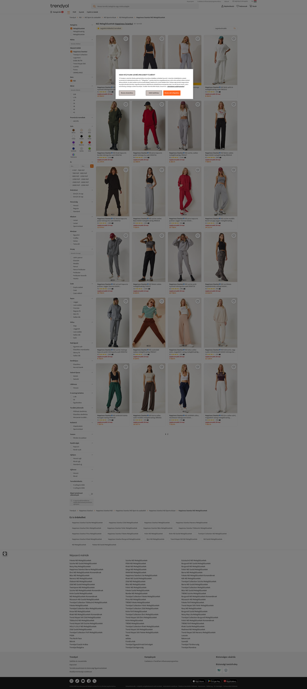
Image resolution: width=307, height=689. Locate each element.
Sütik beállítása (154, 93)
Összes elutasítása (127, 93)
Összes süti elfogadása (172, 93)
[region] (154, 84)
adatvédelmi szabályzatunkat (175, 86)
